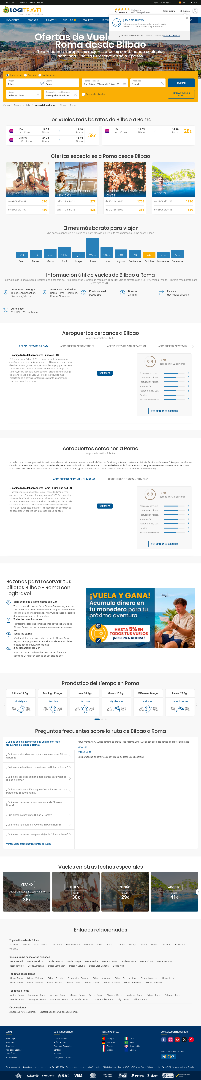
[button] (105, 82)
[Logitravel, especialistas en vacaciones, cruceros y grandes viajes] (23, 9)
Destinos (33, 20)
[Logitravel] (132, 11)
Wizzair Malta (84, 752)
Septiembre (135, 261)
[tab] (33, 346)
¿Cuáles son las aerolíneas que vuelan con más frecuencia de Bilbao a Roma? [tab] (33, 743)
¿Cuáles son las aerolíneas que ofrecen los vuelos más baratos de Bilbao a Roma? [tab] (36, 791)
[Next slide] (193, 346)
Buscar (181, 83)
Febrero (36, 261)
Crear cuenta (169, 11)
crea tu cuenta (171, 35)
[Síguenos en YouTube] (178, 1039)
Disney (50, 20)
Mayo (78, 261)
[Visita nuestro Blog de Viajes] (178, 1056)
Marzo (50, 261)
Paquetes (88, 20)
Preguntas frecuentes (31, 2)
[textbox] (24, 82)
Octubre (149, 261)
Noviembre (163, 261)
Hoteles (106, 20)
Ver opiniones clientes (164, 411)
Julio (107, 261)
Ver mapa (105, 373)
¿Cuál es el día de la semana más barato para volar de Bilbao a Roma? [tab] (36, 778)
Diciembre (177, 261)
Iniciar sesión (177, 22)
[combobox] (23, 94)
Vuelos (6, 105)
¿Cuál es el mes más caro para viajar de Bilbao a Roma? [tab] (37, 834)
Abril (64, 261)
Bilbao (63, 105)
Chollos (68, 20)
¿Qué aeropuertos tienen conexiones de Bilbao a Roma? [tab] (37, 767)
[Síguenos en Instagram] (171, 1039)
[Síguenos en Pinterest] (191, 1039)
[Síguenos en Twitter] (185, 1039)
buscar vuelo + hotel (181, 94)
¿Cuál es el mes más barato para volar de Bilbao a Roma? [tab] (34, 804)
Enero (22, 261)
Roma (73, 105)
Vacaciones (12, 20)
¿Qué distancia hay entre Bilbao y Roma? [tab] (29, 815)
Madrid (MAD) (163, 2)
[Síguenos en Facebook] (164, 1039)
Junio (93, 261)
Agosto (121, 261)
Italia (28, 105)
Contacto (9, 2)
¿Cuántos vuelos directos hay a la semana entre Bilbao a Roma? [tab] (36, 756)
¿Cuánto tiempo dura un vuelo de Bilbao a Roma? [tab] (33, 824)
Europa (17, 105)
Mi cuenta (185, 11)
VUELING (82, 747)
